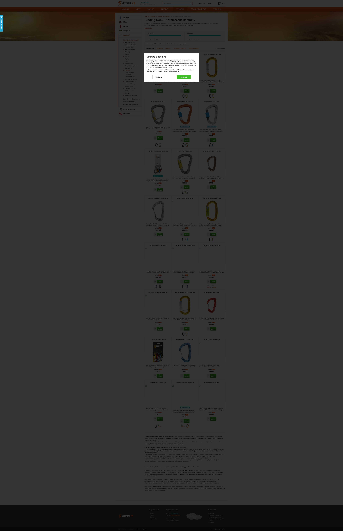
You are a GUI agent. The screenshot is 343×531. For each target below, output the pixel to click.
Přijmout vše (183, 77)
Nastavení (159, 77)
